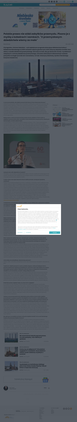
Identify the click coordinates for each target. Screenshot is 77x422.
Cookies (24, 229)
